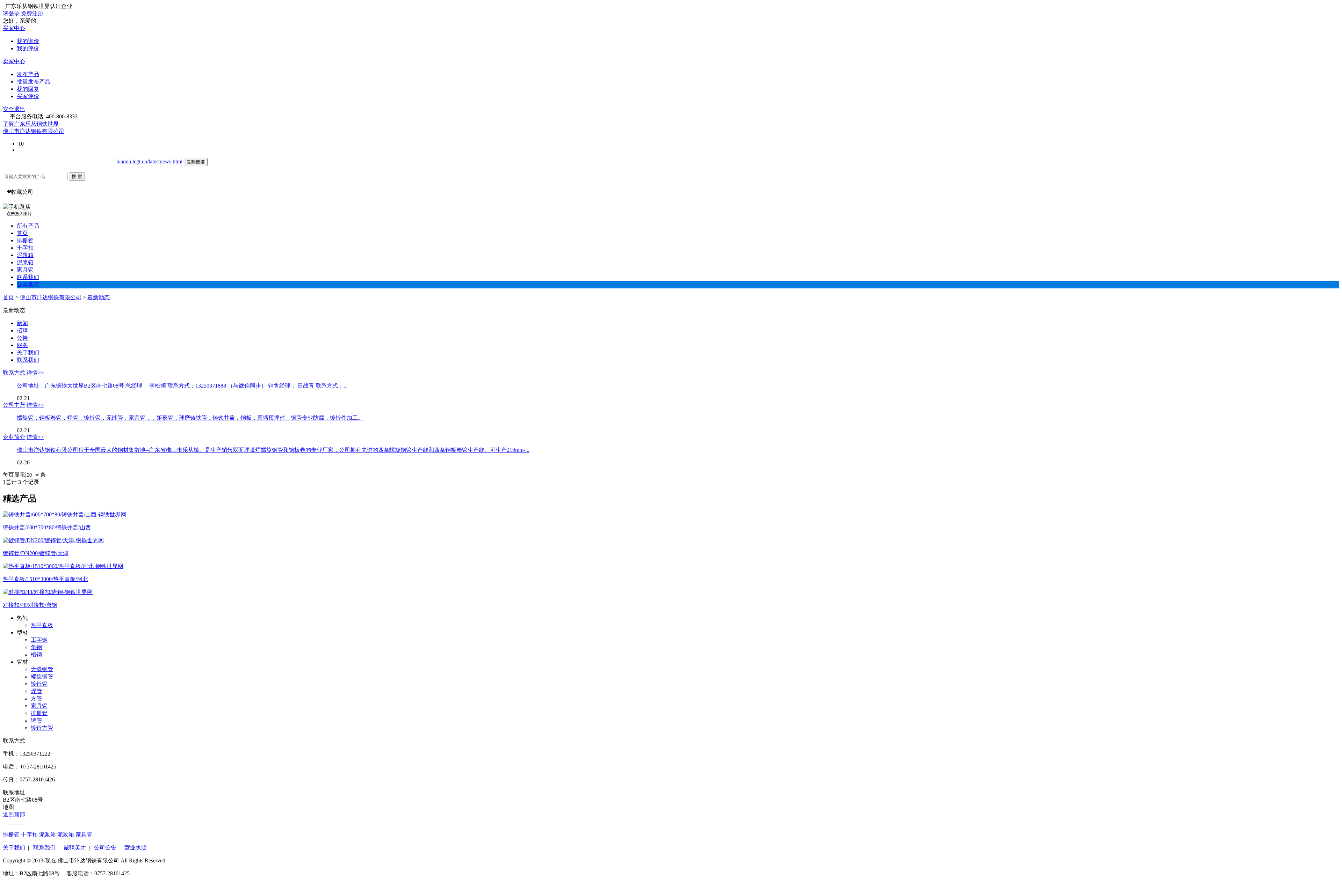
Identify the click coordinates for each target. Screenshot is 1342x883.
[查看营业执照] (67, 131)
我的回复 (28, 89)
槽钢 (36, 654)
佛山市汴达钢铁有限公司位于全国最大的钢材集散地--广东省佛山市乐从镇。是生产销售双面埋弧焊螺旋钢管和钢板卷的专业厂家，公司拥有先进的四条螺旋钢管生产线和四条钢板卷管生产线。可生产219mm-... (273, 450)
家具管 (25, 270)
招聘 (22, 330)
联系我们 (28, 277)
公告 (22, 338)
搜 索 (77, 176)
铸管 (36, 720)
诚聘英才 (75, 848)
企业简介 (14, 437)
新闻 (22, 323)
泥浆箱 (25, 255)
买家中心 (14, 28)
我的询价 (28, 41)
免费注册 (32, 13)
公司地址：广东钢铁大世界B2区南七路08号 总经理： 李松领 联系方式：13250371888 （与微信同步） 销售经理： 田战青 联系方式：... (182, 386)
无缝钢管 (42, 669)
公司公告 (105, 848)
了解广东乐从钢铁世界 (31, 124)
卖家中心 (14, 61)
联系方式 (14, 373)
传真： (11, 779)
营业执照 (135, 848)
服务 (22, 345)
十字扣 (25, 248)
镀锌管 (39, 684)
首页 (22, 233)
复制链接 (196, 161)
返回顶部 (14, 814)
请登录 (11, 13)
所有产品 (28, 226)
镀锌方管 (42, 728)
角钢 (36, 647)
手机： (11, 754)
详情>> (35, 373)
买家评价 (28, 96)
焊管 (36, 691)
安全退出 (14, 109)
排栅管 (25, 240)
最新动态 (98, 297)
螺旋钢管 (42, 676)
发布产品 (28, 74)
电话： (11, 767)
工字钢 (39, 640)
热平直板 (42, 625)
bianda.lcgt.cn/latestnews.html (149, 161)
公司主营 (14, 405)
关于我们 (28, 352)
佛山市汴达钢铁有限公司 (33, 131)
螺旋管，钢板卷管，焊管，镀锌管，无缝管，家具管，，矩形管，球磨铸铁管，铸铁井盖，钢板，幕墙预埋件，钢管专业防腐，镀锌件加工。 (190, 418)
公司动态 (28, 284)
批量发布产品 (33, 81)
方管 (36, 698)
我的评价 (28, 48)
